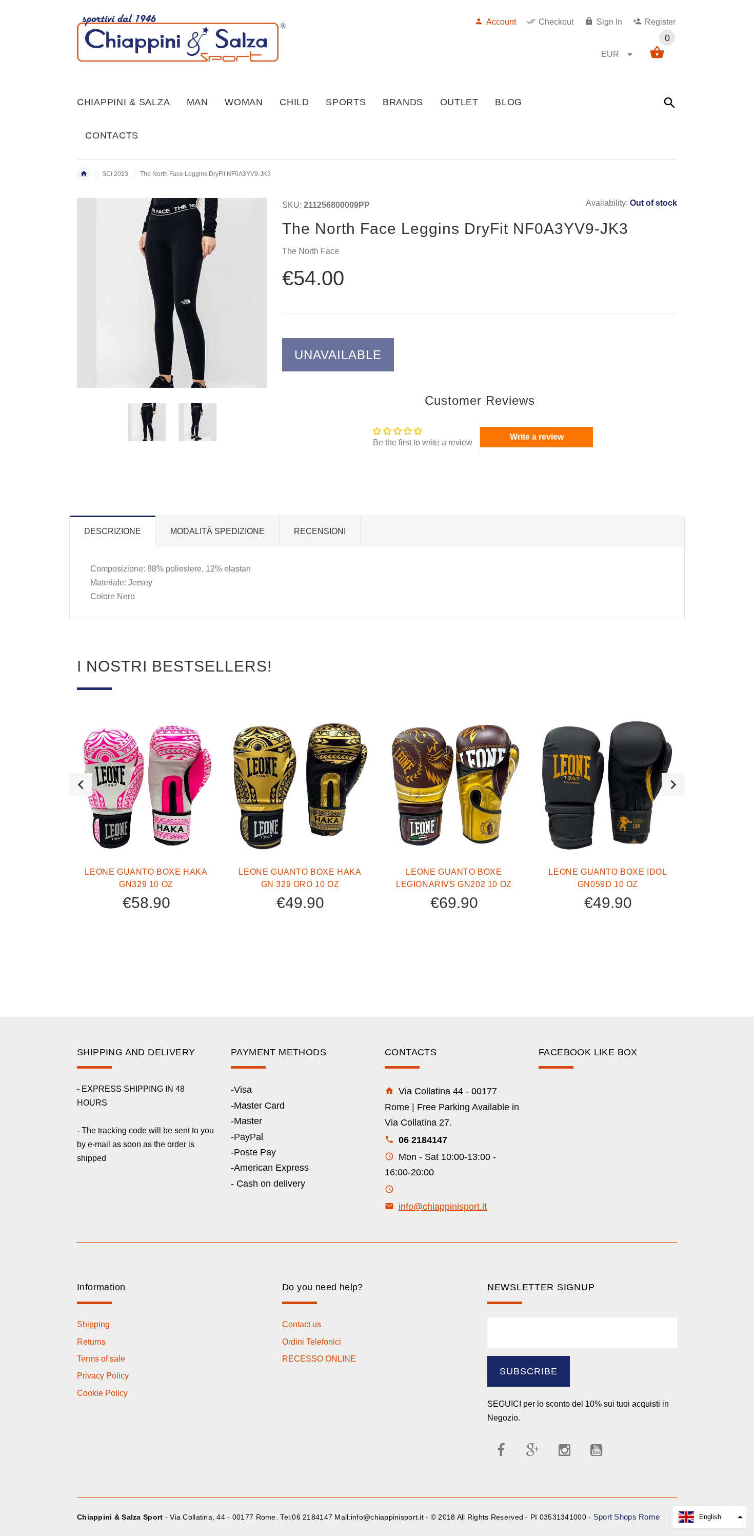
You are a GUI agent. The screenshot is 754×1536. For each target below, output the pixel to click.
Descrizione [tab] (112, 531)
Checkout (556, 21)
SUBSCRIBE (529, 1371)
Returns (91, 1341)
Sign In (609, 21)
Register (660, 21)
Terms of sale (101, 1358)
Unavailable (338, 355)
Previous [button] (80, 784)
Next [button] (673, 784)
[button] (709, 1517)
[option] (147, 422)
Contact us (301, 1324)
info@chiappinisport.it (443, 1207)
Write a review (537, 436)
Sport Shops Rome (626, 1516)
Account (501, 21)
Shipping (93, 1324)
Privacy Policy (103, 1375)
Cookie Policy (102, 1393)
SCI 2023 (115, 174)
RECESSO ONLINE (319, 1358)
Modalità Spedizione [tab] (217, 531)
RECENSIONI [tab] (320, 531)
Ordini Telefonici (311, 1341)
